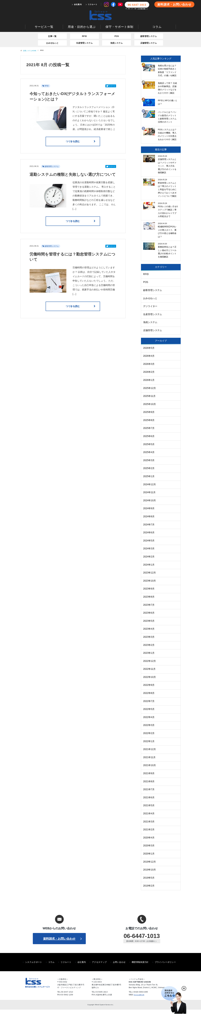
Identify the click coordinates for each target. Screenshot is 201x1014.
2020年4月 (149, 837)
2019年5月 (149, 878)
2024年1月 (149, 564)
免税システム (116, 43)
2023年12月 (149, 572)
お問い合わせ (119, 962)
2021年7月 (149, 789)
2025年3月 (149, 460)
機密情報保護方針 (140, 962)
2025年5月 (149, 444)
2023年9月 (149, 588)
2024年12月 (149, 484)
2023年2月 (149, 645)
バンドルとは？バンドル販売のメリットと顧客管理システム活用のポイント (167, 117)
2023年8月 (149, 597)
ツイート (112, 86)
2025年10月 (149, 404)
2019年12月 (149, 861)
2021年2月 (149, 829)
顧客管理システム (148, 36)
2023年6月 (149, 613)
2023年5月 (149, 621)
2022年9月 (149, 685)
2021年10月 (149, 765)
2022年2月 (149, 733)
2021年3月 (149, 821)
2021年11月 (149, 757)
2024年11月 (149, 492)
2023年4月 (149, 629)
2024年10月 (149, 500)
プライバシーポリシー (165, 962)
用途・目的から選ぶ (82, 26)
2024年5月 (149, 540)
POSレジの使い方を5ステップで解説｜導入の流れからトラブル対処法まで (168, 211)
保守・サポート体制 (119, 26)
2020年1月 (149, 853)
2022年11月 (149, 669)
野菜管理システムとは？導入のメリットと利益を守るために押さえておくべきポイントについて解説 (167, 189)
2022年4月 (149, 717)
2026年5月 (149, 348)
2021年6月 (149, 797)
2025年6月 (149, 436)
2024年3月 (149, 548)
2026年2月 (149, 372)
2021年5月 (149, 805)
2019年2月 (149, 885)
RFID (84, 36)
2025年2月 (149, 468)
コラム (157, 26)
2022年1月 (149, 741)
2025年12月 (149, 388)
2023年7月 (149, 605)
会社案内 (78, 4)
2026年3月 (149, 364)
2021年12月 (149, 749)
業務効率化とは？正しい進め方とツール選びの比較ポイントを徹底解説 (167, 252)
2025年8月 (149, 420)
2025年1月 (149, 476)
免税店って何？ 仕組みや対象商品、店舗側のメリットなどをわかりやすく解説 (167, 88)
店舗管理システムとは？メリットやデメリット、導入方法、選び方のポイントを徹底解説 (167, 166)
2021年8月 (149, 781)
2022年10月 (149, 677)
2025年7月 (149, 428)
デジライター (150, 306)
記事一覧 (52, 36)
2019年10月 (149, 869)
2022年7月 (149, 701)
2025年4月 (149, 452)
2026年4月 (149, 356)
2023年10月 (149, 580)
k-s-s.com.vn (139, 995)
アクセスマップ (99, 962)
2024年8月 (149, 516)
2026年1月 (149, 380)
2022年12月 (149, 661)
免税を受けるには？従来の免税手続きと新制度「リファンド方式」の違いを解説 (167, 70)
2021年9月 (149, 773)
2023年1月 (149, 653)
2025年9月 (149, 412)
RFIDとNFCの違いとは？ (167, 102)
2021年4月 (149, 813)
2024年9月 (149, 508)
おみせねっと (52, 43)
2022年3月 (149, 725)
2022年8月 (149, 693)
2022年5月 (149, 709)
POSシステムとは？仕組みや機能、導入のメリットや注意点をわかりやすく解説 (167, 134)
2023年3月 (149, 637)
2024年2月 (149, 556)
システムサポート (33, 962)
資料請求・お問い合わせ (174, 4)
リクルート (92, 4)
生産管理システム (84, 43)
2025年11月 (149, 396)
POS (116, 36)
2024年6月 (149, 532)
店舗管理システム (148, 43)
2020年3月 (149, 845)
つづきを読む (73, 141)
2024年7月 (149, 524)
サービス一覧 (44, 26)
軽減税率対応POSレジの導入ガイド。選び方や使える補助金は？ (167, 231)
